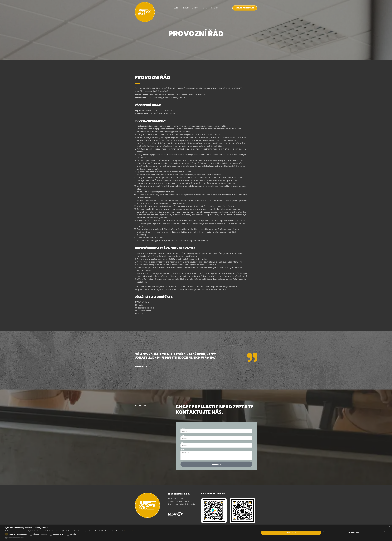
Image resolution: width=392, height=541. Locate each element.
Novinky (185, 8)
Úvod (176, 8)
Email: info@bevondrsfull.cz (180, 501)
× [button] (389, 527)
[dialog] (196, 533)
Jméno (182, 428)
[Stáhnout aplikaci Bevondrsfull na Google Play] (214, 510)
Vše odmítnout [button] (354, 533)
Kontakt (214, 8)
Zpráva (182, 450)
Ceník (205, 8)
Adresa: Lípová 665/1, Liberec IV (181, 504)
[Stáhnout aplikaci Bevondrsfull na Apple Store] (242, 510)
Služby (195, 8)
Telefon (183, 442)
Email (182, 435)
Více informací (128, 531)
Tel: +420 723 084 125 (177, 498)
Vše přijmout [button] (291, 533)
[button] (199, 8)
